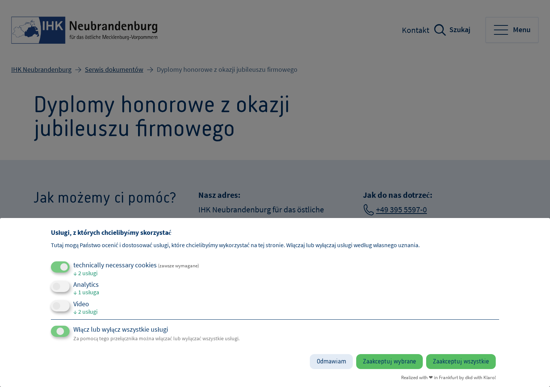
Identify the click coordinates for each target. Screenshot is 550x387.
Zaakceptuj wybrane (389, 361)
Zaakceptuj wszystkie (461, 361)
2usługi (85, 273)
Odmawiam (331, 361)
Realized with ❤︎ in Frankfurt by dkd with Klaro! (448, 377)
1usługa (86, 292)
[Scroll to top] (532, 369)
